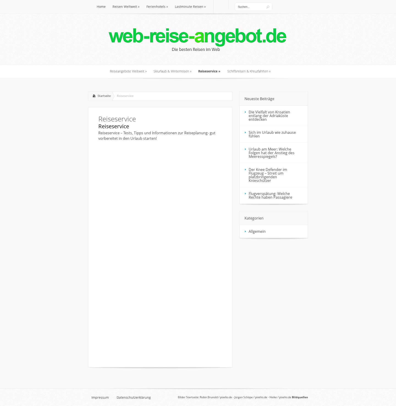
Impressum (100, 397)
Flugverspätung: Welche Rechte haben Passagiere (270, 195)
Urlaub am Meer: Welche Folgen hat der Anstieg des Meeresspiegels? (271, 153)
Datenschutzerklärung (134, 397)
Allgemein (257, 231)
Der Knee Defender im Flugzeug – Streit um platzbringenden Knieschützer (268, 175)
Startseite (104, 96)
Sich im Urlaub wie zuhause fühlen (272, 134)
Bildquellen (300, 397)
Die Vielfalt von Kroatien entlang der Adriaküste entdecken (269, 116)
